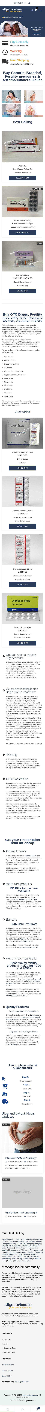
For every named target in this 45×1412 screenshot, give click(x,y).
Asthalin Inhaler (30, 856)
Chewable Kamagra (25, 1244)
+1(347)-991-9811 (22, 1382)
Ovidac (24, 996)
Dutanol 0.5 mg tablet (22, 627)
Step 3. (26, 1092)
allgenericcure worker (15, 1162)
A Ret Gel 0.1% (24, 941)
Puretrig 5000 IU (22, 275)
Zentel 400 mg (11, 1044)
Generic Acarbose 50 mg (22, 569)
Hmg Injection (27, 979)
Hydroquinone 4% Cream (18, 1250)
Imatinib (5, 1250)
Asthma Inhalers (29, 321)
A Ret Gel (22, 166)
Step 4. (27, 1100)
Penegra (37, 1244)
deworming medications (29, 1032)
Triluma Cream (21, 1248)
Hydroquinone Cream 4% (28, 947)
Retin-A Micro (33, 1248)
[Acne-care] (33, 96)
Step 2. (26, 1085)
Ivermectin (6, 1259)
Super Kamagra (8, 1248)
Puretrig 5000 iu (12, 996)
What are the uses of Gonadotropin (21, 1213)
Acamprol (32, 1254)
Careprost (34, 1015)
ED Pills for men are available (24, 890)
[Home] (7, 1409)
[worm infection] (11, 110)
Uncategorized (32, 1216)
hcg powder (37, 979)
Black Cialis (35, 1256)
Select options (22, 178)
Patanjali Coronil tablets (11, 1252)
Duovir (23, 1252)
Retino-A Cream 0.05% (30, 1246)
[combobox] (18, 3)
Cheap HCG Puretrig (23, 1239)
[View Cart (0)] (36, 10)
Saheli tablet (6, 1376)
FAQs (6, 1344)
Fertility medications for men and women (23, 318)
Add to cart (22, 291)
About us (7, 1340)
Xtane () (22, 1261)
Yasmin (10, 1261)
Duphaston (28, 1259)
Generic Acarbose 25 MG (22, 511)
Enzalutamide (7, 1256)
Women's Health (32, 1162)
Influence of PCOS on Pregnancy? (21, 1158)
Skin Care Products (24, 924)
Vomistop (30, 1252)
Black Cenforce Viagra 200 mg (25, 899)
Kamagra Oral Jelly (9, 1244)
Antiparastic (13, 1032)
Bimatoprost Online (16, 1241)
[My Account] (22, 1409)
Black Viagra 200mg (33, 1241)
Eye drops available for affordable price (24, 1011)
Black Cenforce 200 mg (22, 221)
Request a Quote (10, 1348)
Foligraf (5, 1246)
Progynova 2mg (36, 1250)
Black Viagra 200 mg (21, 1256)
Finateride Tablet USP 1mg (22, 452)
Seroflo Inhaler (7, 1370)
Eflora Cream (23, 1254)
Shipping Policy (9, 1352)
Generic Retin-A (20, 939)
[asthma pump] (11, 96)
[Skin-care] (33, 110)
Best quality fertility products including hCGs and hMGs (24, 965)
